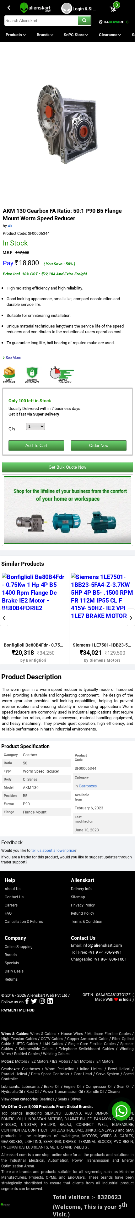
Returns (11, 979)
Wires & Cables (43, 1033)
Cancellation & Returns (24, 921)
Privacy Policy (83, 904)
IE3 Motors (61, 1061)
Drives (75, 1098)
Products (14, 34)
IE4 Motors (104, 1061)
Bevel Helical (119, 1068)
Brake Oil (51, 1086)
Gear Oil (124, 1086)
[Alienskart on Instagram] (42, 1002)
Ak (10, 225)
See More (13, 357)
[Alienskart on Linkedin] (50, 1002)
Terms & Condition (86, 921)
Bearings (47, 1098)
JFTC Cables (27, 1043)
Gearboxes (88, 785)
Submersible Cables (36, 1048)
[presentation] (4, 617)
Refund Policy (82, 913)
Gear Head (83, 1073)
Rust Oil (32, 1091)
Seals (62, 1098)
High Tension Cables (19, 1038)
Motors (21, 1061)
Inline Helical (91, 1068)
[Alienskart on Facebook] (27, 1002)
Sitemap (78, 896)
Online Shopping (19, 946)
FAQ (8, 913)
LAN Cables (53, 1043)
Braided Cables (27, 1053)
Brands (44, 34)
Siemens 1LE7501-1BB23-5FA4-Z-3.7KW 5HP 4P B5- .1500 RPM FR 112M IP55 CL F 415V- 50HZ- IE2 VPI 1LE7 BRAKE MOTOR (102, 645)
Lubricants (31, 1086)
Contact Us (14, 896)
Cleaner (114, 1091)
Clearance (108, 34)
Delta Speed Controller (50, 1073)
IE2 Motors (39, 1061)
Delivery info (81, 888)
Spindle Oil (95, 1091)
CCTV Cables (52, 1038)
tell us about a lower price (53, 850)
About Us (12, 888)
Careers (11, 904)
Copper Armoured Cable (87, 1038)
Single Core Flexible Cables (92, 1043)
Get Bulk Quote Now (67, 467)
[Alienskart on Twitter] (34, 1002)
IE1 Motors (83, 1061)
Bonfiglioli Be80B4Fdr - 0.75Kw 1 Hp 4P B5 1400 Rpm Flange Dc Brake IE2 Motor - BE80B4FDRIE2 (33, 645)
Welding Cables (56, 1053)
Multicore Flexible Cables (109, 1033)
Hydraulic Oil (12, 1091)
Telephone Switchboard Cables (86, 1048)
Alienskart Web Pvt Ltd (47, 995)
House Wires (72, 1033)
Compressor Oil (99, 1086)
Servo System (107, 1073)
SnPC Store (74, 34)
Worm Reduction (59, 1068)
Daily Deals (14, 970)
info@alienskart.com (102, 945)
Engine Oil (72, 1086)
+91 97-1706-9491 (105, 952)
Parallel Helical (14, 1073)
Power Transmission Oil (63, 1091)
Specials (12, 962)
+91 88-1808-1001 (110, 959)
